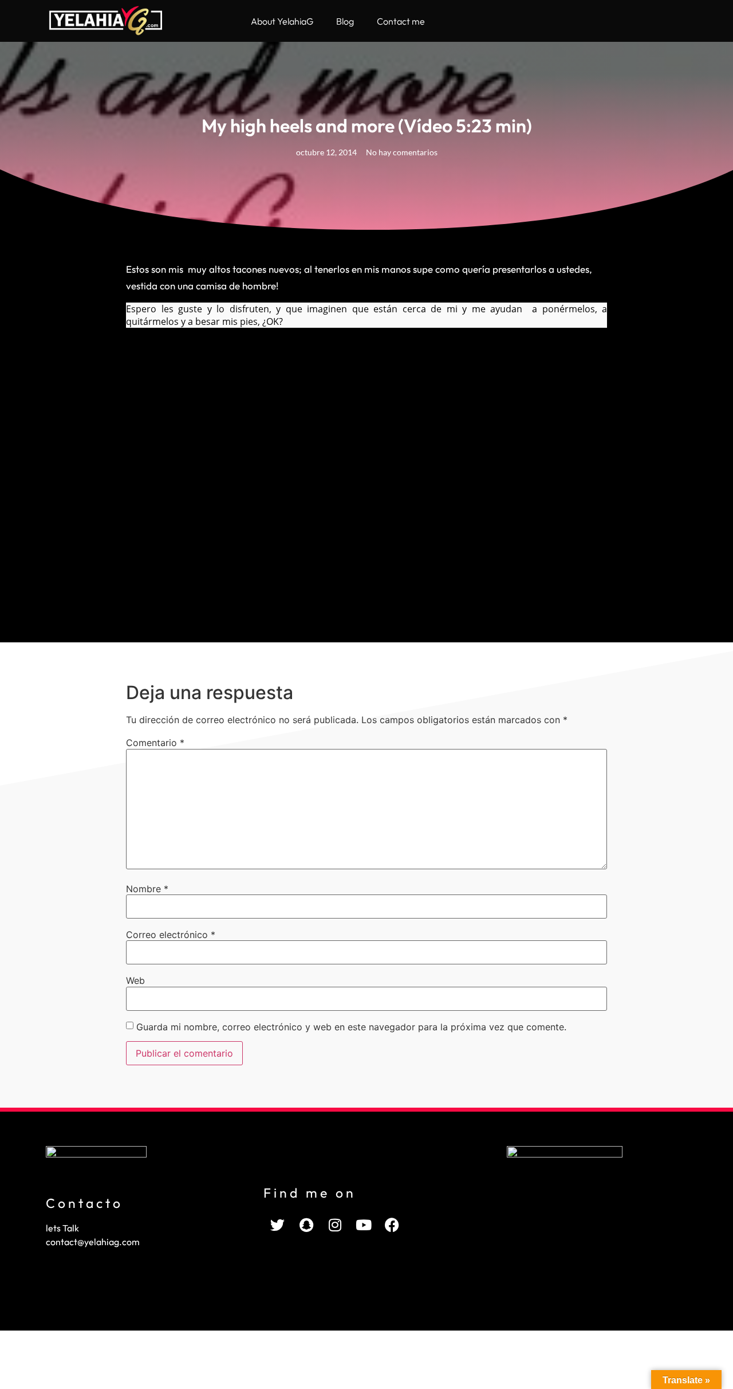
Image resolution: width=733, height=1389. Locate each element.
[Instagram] (335, 1225)
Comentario (155, 742)
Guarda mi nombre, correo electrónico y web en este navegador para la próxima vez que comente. (351, 1026)
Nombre (147, 888)
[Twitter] (277, 1225)
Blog (345, 21)
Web (135, 980)
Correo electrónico (170, 934)
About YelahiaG (282, 21)
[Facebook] (392, 1225)
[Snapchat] (306, 1225)
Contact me (401, 21)
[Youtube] (363, 1225)
